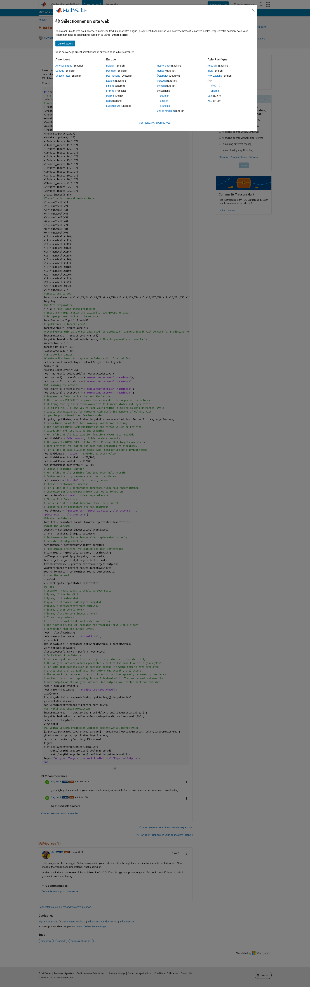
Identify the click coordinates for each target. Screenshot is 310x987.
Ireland (110, 95)
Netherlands (164, 65)
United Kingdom (166, 110)
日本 (210, 95)
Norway (161, 70)
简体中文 (216, 85)
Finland (110, 85)
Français (165, 105)
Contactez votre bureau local (155, 122)
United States (62, 75)
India (210, 70)
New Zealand (215, 75)
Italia (109, 100)
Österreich (162, 75)
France (110, 90)
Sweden (161, 85)
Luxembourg (113, 105)
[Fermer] (253, 10)
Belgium (110, 65)
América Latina (63, 65)
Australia (213, 65)
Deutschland (113, 75)
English (164, 100)
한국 (210, 100)
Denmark (111, 70)
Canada (59, 70)
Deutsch (164, 95)
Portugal (162, 80)
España (110, 80)
